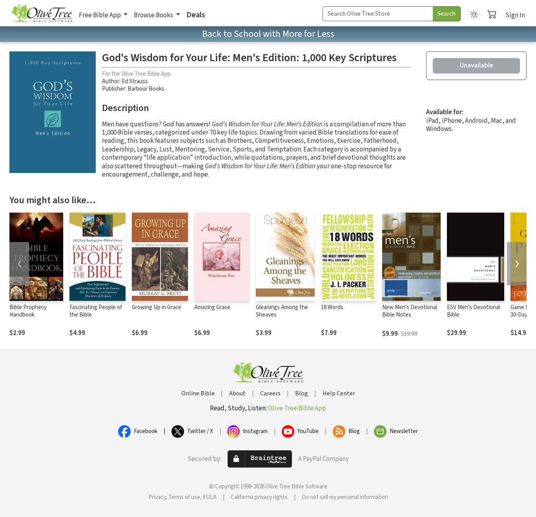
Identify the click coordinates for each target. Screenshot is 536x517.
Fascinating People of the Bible (95, 311)
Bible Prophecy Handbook (28, 311)
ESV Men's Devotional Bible (473, 311)
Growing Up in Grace (156, 307)
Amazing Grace (212, 307)
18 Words (332, 307)
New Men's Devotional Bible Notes (409, 311)
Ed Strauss (135, 81)
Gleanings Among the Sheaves (282, 311)
